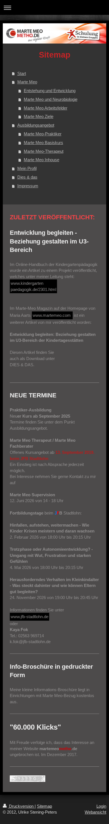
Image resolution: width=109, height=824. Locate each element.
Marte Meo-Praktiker (42, 133)
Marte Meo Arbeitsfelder (45, 108)
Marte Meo (27, 81)
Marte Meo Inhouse (41, 159)
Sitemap (44, 806)
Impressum (27, 185)
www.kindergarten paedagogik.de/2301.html (33, 286)
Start (21, 73)
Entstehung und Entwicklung (49, 90)
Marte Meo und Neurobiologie (50, 99)
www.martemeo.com (52, 315)
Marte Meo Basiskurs (43, 142)
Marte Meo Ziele (38, 116)
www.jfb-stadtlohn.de (29, 616)
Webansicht (95, 812)
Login (101, 806)
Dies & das (27, 177)
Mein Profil (27, 168)
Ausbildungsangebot (35, 125)
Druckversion (21, 806)
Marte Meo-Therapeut (43, 151)
